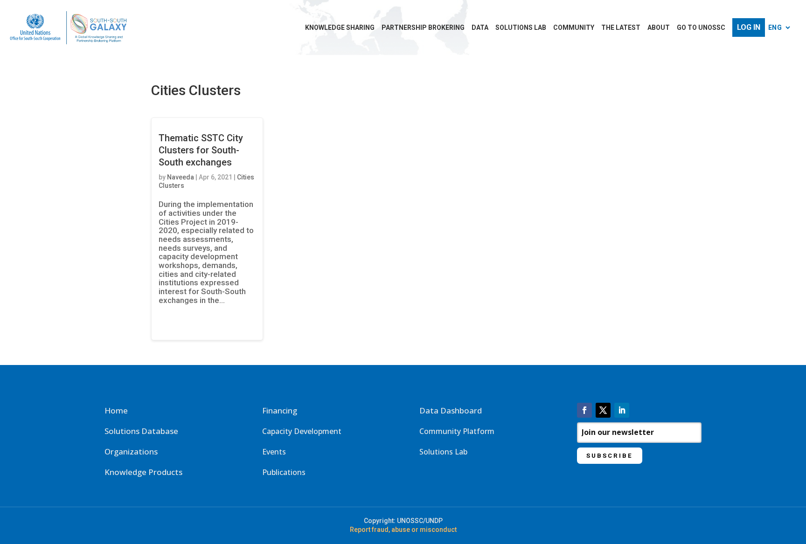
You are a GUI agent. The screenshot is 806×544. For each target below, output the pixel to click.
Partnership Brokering (423, 27)
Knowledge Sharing (340, 27)
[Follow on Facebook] (584, 410)
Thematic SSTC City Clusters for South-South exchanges (201, 150)
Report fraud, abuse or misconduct (403, 529)
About (658, 27)
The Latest (620, 27)
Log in (748, 27)
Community (573, 27)
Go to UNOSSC (701, 27)
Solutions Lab (520, 27)
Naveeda (180, 177)
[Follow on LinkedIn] (621, 410)
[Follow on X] (603, 410)
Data (480, 27)
